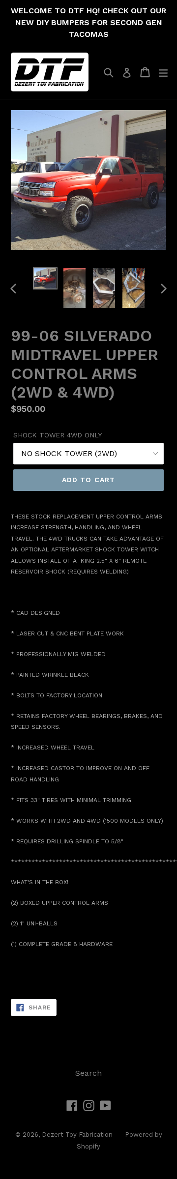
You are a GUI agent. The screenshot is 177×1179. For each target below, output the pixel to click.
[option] (45, 278)
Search (88, 1073)
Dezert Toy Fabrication (77, 1134)
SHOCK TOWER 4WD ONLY (57, 435)
